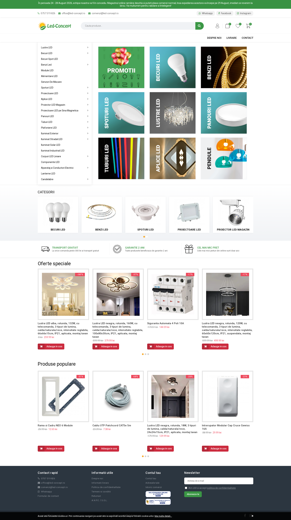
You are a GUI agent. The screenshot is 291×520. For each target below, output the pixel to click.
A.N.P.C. (96, 500)
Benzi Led (46, 64)
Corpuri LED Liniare (51, 156)
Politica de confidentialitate (106, 487)
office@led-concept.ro (73, 13)
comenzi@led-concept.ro (105, 13)
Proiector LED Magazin (53, 104)
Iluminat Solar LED (50, 145)
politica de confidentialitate (221, 488)
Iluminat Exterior (49, 133)
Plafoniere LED (49, 127)
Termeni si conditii (101, 491)
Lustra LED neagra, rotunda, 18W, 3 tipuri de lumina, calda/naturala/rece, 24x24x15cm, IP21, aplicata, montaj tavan (172, 429)
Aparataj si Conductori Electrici (57, 167)
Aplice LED (46, 99)
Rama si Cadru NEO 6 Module (55, 425)
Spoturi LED (47, 87)
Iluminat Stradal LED (51, 139)
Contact (247, 37)
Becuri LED (46, 53)
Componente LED (50, 162)
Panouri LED (47, 116)
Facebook (225, 13)
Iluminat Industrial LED (52, 150)
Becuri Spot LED (49, 59)
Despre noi (214, 37)
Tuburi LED (46, 122)
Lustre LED (46, 47)
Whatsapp (207, 13)
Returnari (96, 496)
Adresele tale (152, 483)
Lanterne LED (48, 173)
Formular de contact (48, 496)
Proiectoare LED (49, 93)
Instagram (245, 13)
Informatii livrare (100, 483)
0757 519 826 (47, 13)
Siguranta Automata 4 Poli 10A (165, 323)
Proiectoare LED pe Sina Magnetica (59, 110)
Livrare (232, 37)
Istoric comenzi (154, 487)
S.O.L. (104, 500)
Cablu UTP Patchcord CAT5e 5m (111, 425)
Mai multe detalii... (163, 516)
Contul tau (151, 478)
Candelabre (47, 179)
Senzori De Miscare (51, 82)
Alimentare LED (49, 76)
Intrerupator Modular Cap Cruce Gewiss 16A (226, 427)
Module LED (47, 70)
